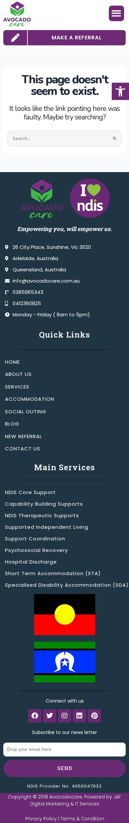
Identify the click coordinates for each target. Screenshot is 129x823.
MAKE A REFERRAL (77, 37)
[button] (120, 91)
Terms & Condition (82, 818)
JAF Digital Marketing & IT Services (75, 800)
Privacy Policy (41, 818)
